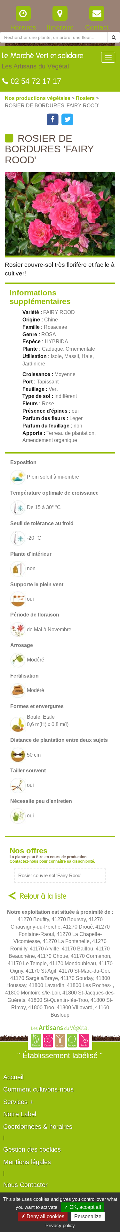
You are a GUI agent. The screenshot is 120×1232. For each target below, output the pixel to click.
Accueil (13, 1077)
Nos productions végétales (38, 98)
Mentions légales (27, 1161)
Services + (18, 1101)
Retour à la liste (43, 896)
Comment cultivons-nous (38, 1089)
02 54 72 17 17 (34, 81)
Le (43, 61)
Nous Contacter (25, 1184)
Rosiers (86, 98)
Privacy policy (60, 1225)
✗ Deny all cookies (42, 1216)
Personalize (87, 1216)
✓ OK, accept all (82, 1207)
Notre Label (19, 1114)
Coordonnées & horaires (37, 1126)
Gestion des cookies (32, 1149)
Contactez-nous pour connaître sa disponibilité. (52, 861)
